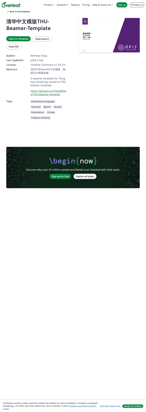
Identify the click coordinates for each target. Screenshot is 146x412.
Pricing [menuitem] (86, 4)
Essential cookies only (110, 406)
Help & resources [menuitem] (101, 4)
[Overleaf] (11, 5)
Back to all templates (18, 11)
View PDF (14, 46)
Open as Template (18, 38)
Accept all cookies (132, 406)
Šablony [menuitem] (75, 4)
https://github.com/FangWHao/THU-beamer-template (48, 92)
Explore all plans (85, 176)
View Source (42, 38)
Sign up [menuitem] (122, 4)
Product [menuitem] (48, 4)
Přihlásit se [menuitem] (137, 4)
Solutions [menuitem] (62, 4)
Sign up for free (60, 176)
